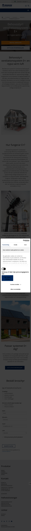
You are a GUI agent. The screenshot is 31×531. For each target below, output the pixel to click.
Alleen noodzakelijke (15, 289)
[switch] (4, 269)
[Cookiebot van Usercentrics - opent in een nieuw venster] (23, 241)
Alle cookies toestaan (7, 278)
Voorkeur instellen (14, 284)
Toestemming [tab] (5, 244)
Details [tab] (15, 244)
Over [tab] (25, 244)
